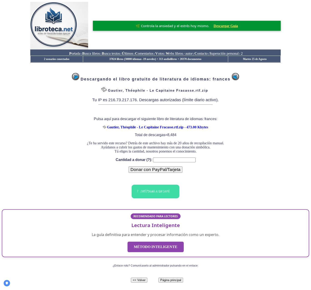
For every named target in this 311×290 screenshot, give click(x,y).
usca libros (91, 53)
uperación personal (224, 53)
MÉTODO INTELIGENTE (155, 247)
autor (188, 53)
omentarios (144, 53)
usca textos (111, 53)
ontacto (201, 53)
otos (159, 53)
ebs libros (174, 53)
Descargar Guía (226, 26)
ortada (74, 53)
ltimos (127, 53)
